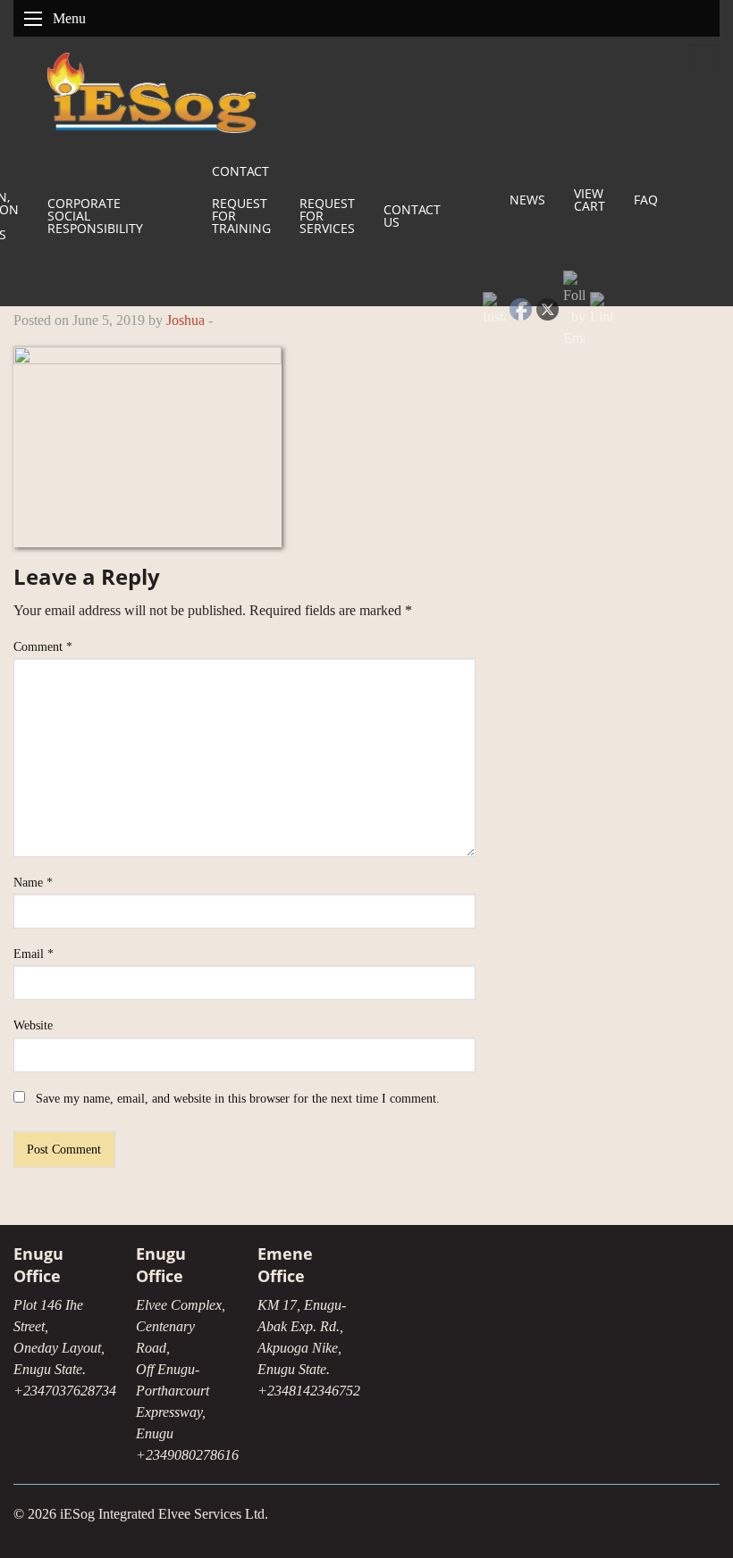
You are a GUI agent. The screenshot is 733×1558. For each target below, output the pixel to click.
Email (33, 954)
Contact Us (412, 215)
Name (33, 882)
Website (33, 1025)
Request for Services (327, 216)
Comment (42, 647)
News (527, 199)
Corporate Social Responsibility (95, 216)
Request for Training (241, 216)
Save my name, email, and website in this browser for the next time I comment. (238, 1098)
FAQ (646, 199)
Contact (240, 170)
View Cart (589, 199)
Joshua (185, 320)
